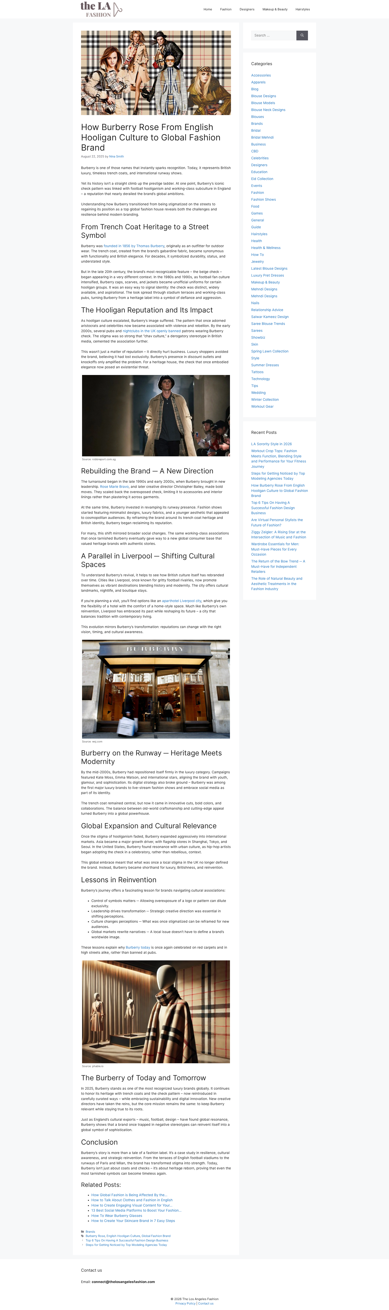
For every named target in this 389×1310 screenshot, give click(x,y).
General (257, 220)
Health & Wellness (266, 248)
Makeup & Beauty (275, 9)
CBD (254, 151)
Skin (254, 344)
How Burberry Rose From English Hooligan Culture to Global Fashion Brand (279, 490)
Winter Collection (265, 400)
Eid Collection (262, 179)
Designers (247, 9)
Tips (254, 386)
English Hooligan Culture (123, 1236)
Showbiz (258, 337)
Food (255, 206)
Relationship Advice (267, 310)
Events (256, 186)
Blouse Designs (263, 96)
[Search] (302, 35)
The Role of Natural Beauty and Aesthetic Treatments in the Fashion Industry (276, 583)
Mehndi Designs (264, 289)
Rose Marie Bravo (114, 487)
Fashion (226, 9)
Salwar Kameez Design (270, 317)
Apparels (258, 82)
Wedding (258, 393)
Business (258, 144)
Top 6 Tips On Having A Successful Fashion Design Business (127, 1240)
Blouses (257, 117)
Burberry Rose (95, 1236)
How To (257, 255)
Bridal (256, 130)
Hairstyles (303, 9)
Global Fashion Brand (156, 1236)
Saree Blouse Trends (268, 324)
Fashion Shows (263, 199)
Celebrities (260, 158)
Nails (255, 303)
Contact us (206, 1303)
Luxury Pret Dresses (267, 275)
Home (208, 9)
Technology (260, 379)
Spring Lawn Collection (270, 351)
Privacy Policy (185, 1303)
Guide (256, 227)
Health (256, 241)
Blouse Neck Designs (268, 110)
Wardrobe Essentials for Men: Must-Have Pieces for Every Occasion (275, 549)
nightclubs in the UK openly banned (152, 331)
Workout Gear (262, 406)
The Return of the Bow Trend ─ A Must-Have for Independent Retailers (278, 566)
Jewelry (257, 262)
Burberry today (138, 947)
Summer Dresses (265, 365)
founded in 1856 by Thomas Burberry (134, 246)
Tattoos (257, 372)
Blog (254, 89)
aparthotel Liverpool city (181, 601)
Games (257, 213)
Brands (90, 1231)
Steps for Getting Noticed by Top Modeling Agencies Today (126, 1244)
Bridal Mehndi (262, 137)
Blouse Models (263, 103)
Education (259, 172)
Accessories (261, 75)
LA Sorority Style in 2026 (271, 444)
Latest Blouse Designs (269, 268)
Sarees (257, 331)
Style (255, 358)
